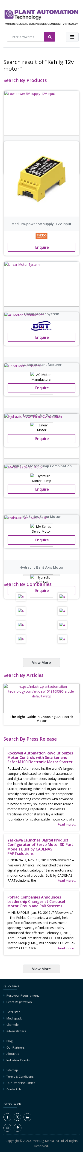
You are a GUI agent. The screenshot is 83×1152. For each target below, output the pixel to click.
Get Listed (13, 1012)
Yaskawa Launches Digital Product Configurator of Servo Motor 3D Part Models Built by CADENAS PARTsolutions (40, 847)
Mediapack (14, 1018)
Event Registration (19, 1002)
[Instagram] (7, 1128)
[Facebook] (7, 1117)
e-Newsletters (16, 1031)
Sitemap (12, 1070)
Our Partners (15, 1047)
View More (41, 662)
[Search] (49, 37)
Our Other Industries (20, 1083)
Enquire (41, 247)
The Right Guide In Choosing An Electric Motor (41, 719)
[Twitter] (17, 1120)
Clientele (12, 1024)
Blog (9, 1041)
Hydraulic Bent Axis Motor (42, 567)
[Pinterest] (17, 1128)
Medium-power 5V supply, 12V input (41, 223)
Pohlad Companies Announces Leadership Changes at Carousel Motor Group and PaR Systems (36, 901)
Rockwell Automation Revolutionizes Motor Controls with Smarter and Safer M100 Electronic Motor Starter (40, 757)
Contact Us (13, 1089)
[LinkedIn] (27, 1117)
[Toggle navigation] (72, 37)
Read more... (66, 824)
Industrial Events (18, 1060)
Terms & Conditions (20, 1076)
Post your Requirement (22, 995)
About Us (12, 1054)
